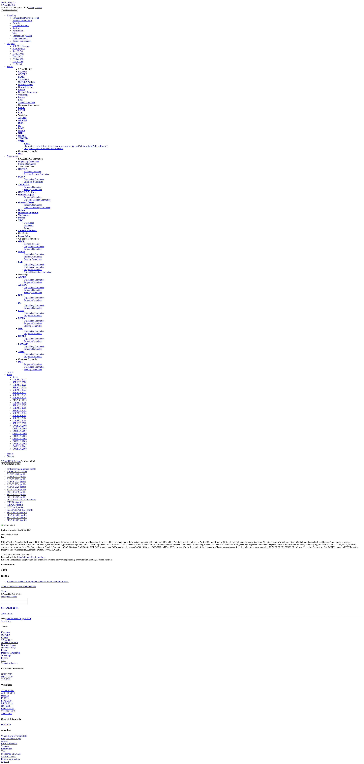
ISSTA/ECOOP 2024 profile (20, 510)
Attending (11, 15)
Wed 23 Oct (18, 59)
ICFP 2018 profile (15, 502)
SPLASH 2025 (19, 385)
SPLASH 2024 (19, 387)
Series (15, 377)
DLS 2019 (6, 724)
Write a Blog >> (8, 2)
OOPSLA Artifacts (26, 82)
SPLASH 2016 (19, 408)
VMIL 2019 (6, 713)
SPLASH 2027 (19, 379)
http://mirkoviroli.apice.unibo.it (31, 557)
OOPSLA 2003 (20, 441)
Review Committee (32, 171)
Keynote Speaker (31, 244)
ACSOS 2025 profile (16, 487)
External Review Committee (36, 174)
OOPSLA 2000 (20, 449)
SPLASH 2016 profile (17, 512)
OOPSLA (22, 74)
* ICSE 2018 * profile (17, 471)
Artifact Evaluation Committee (37, 272)
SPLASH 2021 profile (17, 515)
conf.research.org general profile (21, 469)
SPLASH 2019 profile (11, 464)
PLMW (21, 77)
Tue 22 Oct (18, 56)
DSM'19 (5, 695)
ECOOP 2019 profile (16, 492)
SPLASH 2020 (19, 397)
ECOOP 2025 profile (16, 497)
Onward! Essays (25, 87)
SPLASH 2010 (19, 423)
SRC (20, 100)
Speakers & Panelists (33, 182)
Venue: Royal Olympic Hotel (26, 18)
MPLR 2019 (7, 676)
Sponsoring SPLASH (22, 36)
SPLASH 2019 (8, 461)
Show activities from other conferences (18, 586)
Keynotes (22, 71)
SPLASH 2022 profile (17, 517)
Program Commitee (32, 187)
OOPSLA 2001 (20, 446)
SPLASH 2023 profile (17, 520)
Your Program (19, 48)
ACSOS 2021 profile (16, 476)
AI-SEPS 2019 (8, 693)
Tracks (10, 66)
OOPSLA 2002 (20, 443)
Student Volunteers (26, 102)
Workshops (23, 95)
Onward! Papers (25, 84)
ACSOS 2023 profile (16, 481)
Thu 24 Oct (18, 61)
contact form (6, 613)
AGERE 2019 (7, 690)
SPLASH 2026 (19, 382)
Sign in (10, 453)
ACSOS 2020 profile (16, 474)
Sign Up (5, 761)
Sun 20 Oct (18, 51)
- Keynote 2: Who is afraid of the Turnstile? (43, 148)
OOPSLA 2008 (20, 428)
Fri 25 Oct (17, 64)
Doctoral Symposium (27, 92)
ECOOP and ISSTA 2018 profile (21, 499)
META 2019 (7, 703)
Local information (21, 25)
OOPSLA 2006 (20, 433)
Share (3, 591)
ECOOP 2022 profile (16, 494)
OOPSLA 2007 (20, 431)
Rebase (21, 89)
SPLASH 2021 (19, 395)
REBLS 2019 (7, 708)
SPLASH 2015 (19, 410)
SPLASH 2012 (19, 418)
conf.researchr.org (15, 618)
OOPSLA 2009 (20, 426)
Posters (21, 97)
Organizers (29, 223)
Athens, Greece (35, 7)
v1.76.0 (27, 618)
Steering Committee (27, 164)
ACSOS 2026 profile (16, 489)
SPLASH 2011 (19, 420)
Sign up (10, 456)
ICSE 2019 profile (15, 507)
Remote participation (22, 41)
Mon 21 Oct (18, 54)
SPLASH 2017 (19, 405)
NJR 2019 (5, 706)
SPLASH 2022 (19, 392)
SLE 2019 (5, 679)
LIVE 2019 (6, 701)
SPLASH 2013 (19, 415)
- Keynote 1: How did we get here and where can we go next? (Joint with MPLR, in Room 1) (66, 146)
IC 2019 (5, 698)
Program (11, 43)
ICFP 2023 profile (15, 505)
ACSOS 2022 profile (16, 479)
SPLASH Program (21, 46)
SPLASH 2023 (19, 390)
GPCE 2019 (6, 674)
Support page (6, 621)
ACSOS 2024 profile (16, 484)
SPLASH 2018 (19, 402)
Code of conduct (20, 38)
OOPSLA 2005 (20, 436)
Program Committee (33, 197)
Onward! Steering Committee (37, 200)
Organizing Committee (28, 161)
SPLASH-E (23, 79)
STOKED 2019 (8, 711)
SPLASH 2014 (19, 413)
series (18, 461)
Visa (14, 33)
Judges (27, 228)
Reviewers (28, 225)
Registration (18, 30)
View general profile (9, 596)
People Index (24, 236)
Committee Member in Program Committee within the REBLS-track (38, 581)
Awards (16, 23)
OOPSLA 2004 (20, 438)
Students (16, 28)
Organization (12, 156)
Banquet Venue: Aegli (22, 20)
